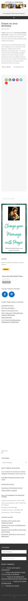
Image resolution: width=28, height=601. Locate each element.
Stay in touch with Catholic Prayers (12, 276)
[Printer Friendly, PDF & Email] (6, 67)
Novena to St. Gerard (12, 586)
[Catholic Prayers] (2, 453)
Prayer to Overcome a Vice (9, 310)
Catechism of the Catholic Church (11, 488)
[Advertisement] (14, 137)
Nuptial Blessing (6, 317)
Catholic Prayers (14, 2)
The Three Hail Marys (8, 308)
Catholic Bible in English (9, 490)
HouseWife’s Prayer (7, 305)
